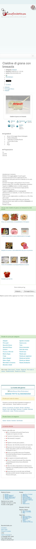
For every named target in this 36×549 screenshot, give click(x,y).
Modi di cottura (26, 516)
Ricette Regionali (9, 495)
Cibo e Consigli (27, 511)
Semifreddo (20, 420)
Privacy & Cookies (6, 531)
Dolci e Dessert (7, 358)
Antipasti (5, 341)
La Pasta (7, 499)
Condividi (8, 84)
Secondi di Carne (7, 345)
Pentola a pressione (19, 411)
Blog (24, 513)
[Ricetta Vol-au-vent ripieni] (5, 217)
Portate (18, 369)
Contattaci (4, 528)
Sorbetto (13, 420)
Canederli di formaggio (25, 236)
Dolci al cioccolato (24, 347)
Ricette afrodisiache (25, 362)
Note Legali (4, 529)
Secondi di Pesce (7, 347)
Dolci (24, 502)
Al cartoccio (10, 407)
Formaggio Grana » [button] (29, 291)
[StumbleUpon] (6, 75)
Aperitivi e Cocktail (24, 341)
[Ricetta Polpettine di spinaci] (24, 260)
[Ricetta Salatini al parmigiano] (14, 260)
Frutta (4, 356)
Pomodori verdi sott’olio (6, 279)
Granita (9, 420)
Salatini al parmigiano (14, 264)
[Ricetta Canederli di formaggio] (25, 231)
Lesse (11, 411)
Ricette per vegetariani (25, 356)
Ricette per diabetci (25, 360)
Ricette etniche (10, 371)
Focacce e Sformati (8, 351)
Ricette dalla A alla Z (10, 497)
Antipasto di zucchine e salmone (9, 250)
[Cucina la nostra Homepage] (2, 56)
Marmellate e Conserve (9, 362)
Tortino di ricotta (5, 264)
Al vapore (16, 407)
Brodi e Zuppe (6, 354)
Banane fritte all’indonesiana (18, 394)
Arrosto (22, 407)
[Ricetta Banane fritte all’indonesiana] (18, 391)
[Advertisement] (18, 36)
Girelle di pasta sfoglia (14, 236)
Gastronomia (23, 343)
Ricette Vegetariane (10, 498)
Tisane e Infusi (26, 521)
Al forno (5, 407)
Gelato (4, 420)
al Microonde (6, 411)
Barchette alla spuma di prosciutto (25, 250)
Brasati (4, 409)
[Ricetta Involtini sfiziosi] (5, 231)
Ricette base (23, 351)
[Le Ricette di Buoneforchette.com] (13, 12)
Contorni (5, 349)
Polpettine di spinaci (24, 264)
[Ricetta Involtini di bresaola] (14, 217)
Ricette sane (23, 354)
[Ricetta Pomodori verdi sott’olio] (7, 274)
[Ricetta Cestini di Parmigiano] (24, 217)
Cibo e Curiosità (27, 512)
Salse (24, 520)
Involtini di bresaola (14, 222)
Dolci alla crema (24, 349)
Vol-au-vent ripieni (5, 222)
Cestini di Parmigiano (24, 222)
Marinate (30, 409)
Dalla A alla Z (11, 369)
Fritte (8, 409)
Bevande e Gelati (7, 365)
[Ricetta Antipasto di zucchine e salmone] (9, 245)
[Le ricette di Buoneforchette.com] (18, 6)
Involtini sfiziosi (5, 236)
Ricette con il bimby (20, 371)
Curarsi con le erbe (28, 522)
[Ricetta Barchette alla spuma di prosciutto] (24, 245)
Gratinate (19, 409)
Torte (21, 345)
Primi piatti (5, 343)
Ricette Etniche (9, 496)
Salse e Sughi (6, 360)
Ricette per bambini (25, 358)
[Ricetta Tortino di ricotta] (5, 260)
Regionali (23, 369)
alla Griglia (13, 409)
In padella (24, 409)
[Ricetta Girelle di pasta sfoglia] (14, 231)
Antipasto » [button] (18, 291)
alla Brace (27, 407)
